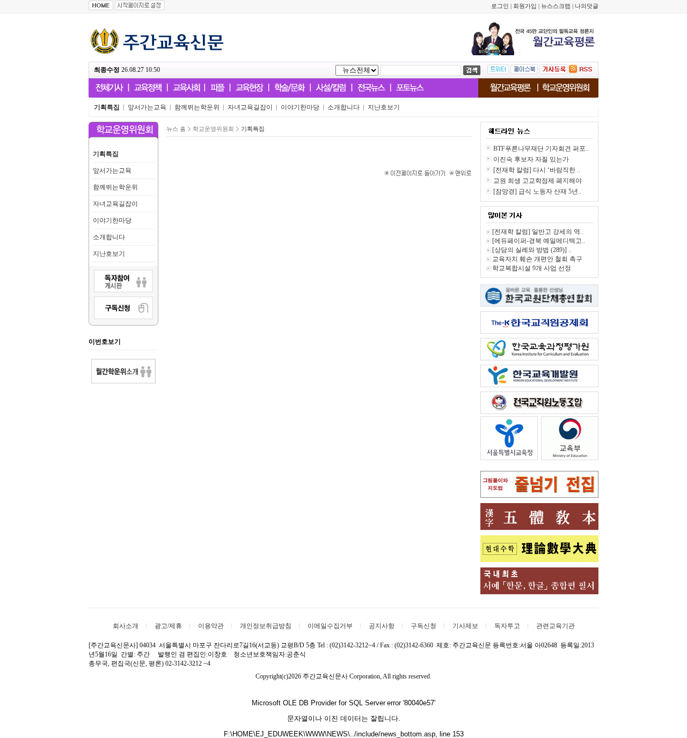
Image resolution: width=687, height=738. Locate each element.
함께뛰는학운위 (115, 187)
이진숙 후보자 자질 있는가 (531, 159)
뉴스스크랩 (556, 6)
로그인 (500, 6)
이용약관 (211, 626)
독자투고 (507, 626)
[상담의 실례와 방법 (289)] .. (532, 250)
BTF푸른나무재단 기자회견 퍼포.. (541, 148)
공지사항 (381, 626)
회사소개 (125, 626)
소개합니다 (109, 237)
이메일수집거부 (330, 626)
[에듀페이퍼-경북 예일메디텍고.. (538, 241)
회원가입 (525, 6)
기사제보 (465, 626)
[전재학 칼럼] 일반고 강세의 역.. (537, 231)
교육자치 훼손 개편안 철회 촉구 (537, 259)
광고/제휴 (168, 626)
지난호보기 (109, 253)
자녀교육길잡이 (115, 204)
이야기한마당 (112, 220)
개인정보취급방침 (265, 626)
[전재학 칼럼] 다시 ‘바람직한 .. (536, 170)
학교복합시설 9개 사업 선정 (531, 268)
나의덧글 (586, 6)
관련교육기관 (555, 626)
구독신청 (423, 626)
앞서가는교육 (112, 170)
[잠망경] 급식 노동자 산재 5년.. (537, 191)
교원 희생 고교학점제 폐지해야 (537, 180)
